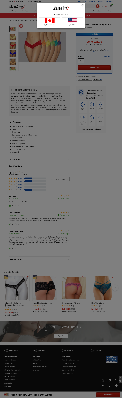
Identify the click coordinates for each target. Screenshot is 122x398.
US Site (73, 24)
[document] (61, 15)
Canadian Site (50, 24)
